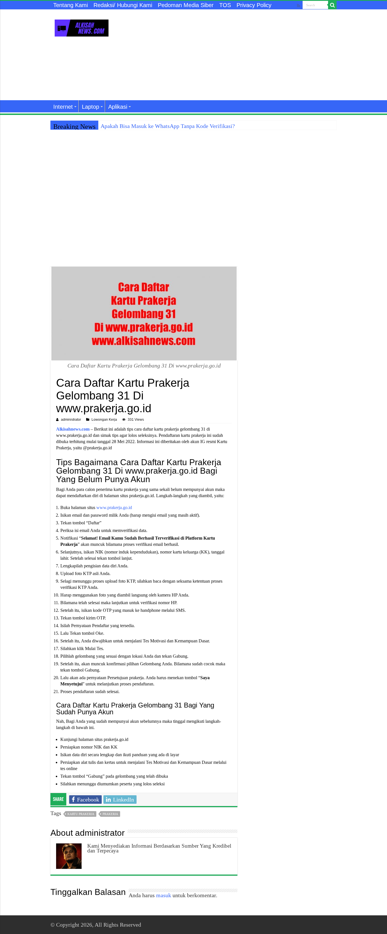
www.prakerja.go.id (114, 507)
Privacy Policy (254, 5)
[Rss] (298, 5)
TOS (225, 5)
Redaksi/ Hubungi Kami (122, 5)
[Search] (332, 5)
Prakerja (110, 814)
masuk (163, 895)
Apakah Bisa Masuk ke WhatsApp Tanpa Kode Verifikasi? (168, 126)
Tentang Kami (70, 5)
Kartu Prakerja (80, 814)
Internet (63, 107)
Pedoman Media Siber (186, 5)
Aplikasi (117, 107)
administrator (71, 420)
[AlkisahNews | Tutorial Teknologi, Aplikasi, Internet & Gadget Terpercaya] (82, 27)
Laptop (90, 107)
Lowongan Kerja (104, 420)
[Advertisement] (229, 55)
